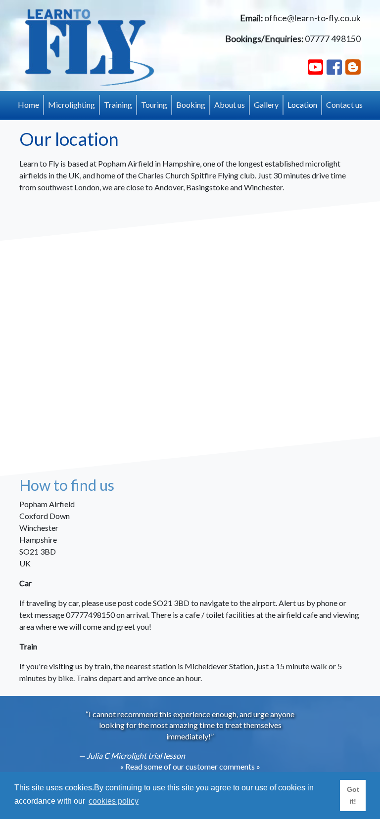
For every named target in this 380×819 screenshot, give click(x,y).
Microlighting (71, 104)
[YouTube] (315, 66)
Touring (154, 104)
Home (28, 104)
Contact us (344, 104)
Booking (190, 104)
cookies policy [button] (114, 801)
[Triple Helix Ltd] (89, 46)
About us (229, 104)
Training (118, 104)
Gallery (266, 104)
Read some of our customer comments (190, 766)
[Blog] (353, 66)
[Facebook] (334, 66)
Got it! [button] (353, 795)
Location (304, 104)
